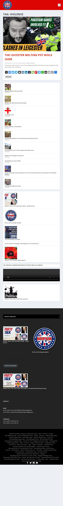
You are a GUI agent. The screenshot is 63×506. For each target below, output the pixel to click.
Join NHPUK (12, 444)
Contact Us (50, 437)
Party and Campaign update (13, 223)
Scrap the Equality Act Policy (12, 459)
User (46, 459)
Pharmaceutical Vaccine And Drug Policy (28, 454)
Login (29, 444)
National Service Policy (43, 446)
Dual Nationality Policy (32, 439)
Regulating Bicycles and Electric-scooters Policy (23, 455)
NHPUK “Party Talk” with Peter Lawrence (16, 299)
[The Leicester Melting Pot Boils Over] (31, 34)
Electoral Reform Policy (46, 439)
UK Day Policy (40, 459)
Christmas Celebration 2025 (13, 186)
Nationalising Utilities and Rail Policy (44, 448)
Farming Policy (53, 441)
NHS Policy (39, 450)
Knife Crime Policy (22, 444)
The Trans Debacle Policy (28, 459)
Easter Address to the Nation (13, 126)
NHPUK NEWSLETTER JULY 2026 (13, 91)
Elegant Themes (28, 431)
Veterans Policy (53, 459)
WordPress (42, 431)
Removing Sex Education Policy (12, 457)
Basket (36, 435)
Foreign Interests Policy (37, 443)
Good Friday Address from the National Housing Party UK (21, 138)
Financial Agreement (12, 443)
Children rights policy (51, 435)
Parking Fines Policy (31, 452)
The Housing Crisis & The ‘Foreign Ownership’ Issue (19, 150)
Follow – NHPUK (24, 443)
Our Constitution (19, 452)
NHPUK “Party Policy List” (27, 450)
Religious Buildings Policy (45, 455)
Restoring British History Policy (50, 457)
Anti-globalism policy (10, 435)
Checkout (41, 435)
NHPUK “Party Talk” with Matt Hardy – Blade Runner (20, 206)
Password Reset (42, 452)
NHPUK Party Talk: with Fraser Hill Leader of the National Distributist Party (25, 388)
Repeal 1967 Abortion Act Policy (31, 457)
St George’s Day (9, 115)
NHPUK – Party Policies (12, 450)
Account (51, 433)
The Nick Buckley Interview (12, 239)
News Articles (22, 63)
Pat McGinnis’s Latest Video (13, 161)
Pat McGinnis (9, 63)
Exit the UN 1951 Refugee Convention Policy (35, 441)
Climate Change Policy (40, 437)
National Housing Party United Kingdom (24, 446)
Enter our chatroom (10, 365)
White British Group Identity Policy (31, 461)
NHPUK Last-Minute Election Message (15, 103)
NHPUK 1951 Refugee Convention (14, 155)
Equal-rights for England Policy (13, 441)
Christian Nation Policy (15, 437)
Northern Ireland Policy (49, 450)
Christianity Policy (27, 437)
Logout (34, 444)
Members (40, 444)
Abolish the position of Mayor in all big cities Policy (23, 433)
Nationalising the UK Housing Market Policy (20, 448)
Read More (8, 77)
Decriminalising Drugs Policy (17, 439)
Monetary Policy (48, 444)
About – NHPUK (42, 433)
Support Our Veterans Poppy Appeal (15, 260)
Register (42, 454)
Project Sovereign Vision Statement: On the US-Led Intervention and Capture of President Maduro (30, 173)
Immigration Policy (50, 443)
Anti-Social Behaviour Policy (25, 435)
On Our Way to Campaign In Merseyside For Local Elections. (22, 243)
